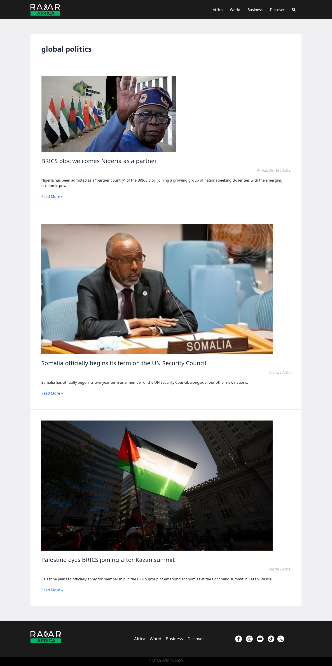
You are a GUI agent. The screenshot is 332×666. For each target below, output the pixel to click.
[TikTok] (271, 639)
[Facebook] (238, 639)
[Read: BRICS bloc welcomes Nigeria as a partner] (108, 113)
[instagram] (249, 639)
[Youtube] (260, 639)
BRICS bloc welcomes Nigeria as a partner (99, 161)
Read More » (52, 196)
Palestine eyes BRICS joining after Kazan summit (108, 560)
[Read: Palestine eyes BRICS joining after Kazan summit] (157, 485)
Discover (277, 9)
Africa (218, 9)
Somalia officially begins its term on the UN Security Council (123, 363)
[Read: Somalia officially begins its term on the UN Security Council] (157, 288)
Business (255, 9)
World (235, 9)
